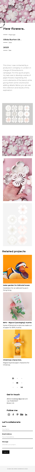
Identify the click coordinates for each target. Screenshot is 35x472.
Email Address (7, 434)
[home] (10, 6)
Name (4, 426)
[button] (30, 6)
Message (5, 442)
